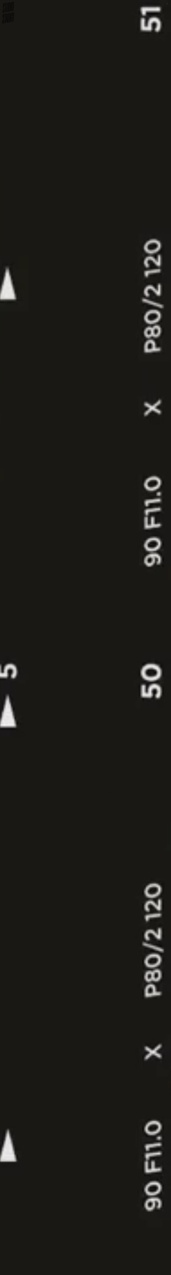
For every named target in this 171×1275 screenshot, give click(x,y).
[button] (167, 3)
